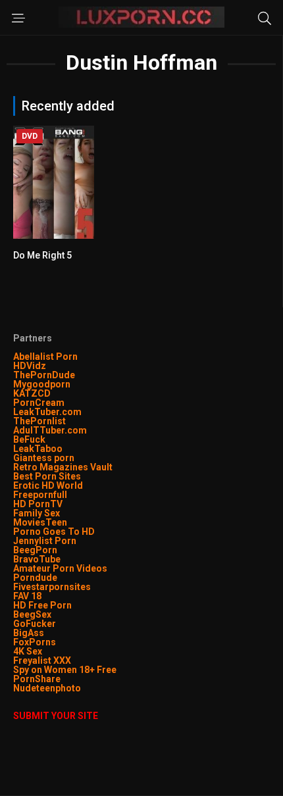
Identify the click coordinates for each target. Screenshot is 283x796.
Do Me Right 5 (42, 255)
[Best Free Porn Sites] (82, 688)
